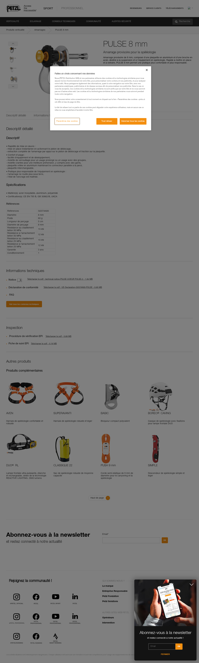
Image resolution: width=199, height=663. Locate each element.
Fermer (165, 654)
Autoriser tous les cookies (133, 121)
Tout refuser (107, 121)
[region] (100, 98)
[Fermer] (146, 70)
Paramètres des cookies (67, 121)
